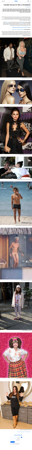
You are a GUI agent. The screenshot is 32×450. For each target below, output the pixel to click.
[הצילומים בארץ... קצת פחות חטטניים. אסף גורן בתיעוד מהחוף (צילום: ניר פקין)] (16, 203)
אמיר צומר (8, 22)
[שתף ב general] (2, 1)
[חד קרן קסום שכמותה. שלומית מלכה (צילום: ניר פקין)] (16, 306)
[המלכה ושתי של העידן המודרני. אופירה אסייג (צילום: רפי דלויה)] (16, 406)
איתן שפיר (21, 23)
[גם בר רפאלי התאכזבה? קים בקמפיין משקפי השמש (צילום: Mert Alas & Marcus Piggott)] (16, 92)
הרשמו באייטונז (14, 29)
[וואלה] (16, 1)
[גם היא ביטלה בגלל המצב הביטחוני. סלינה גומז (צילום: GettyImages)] (16, 131)
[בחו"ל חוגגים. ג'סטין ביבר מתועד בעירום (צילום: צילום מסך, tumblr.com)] (16, 254)
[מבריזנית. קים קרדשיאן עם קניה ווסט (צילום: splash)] (16, 58)
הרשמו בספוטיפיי (20, 29)
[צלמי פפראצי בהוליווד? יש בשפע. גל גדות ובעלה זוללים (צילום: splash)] (16, 168)
